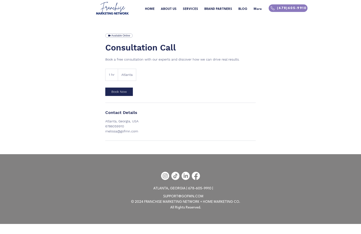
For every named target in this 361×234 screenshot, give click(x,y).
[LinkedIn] (186, 176)
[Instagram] (165, 176)
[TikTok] (175, 176)
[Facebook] (196, 176)
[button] (218, 9)
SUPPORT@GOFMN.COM (183, 196)
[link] (119, 92)
